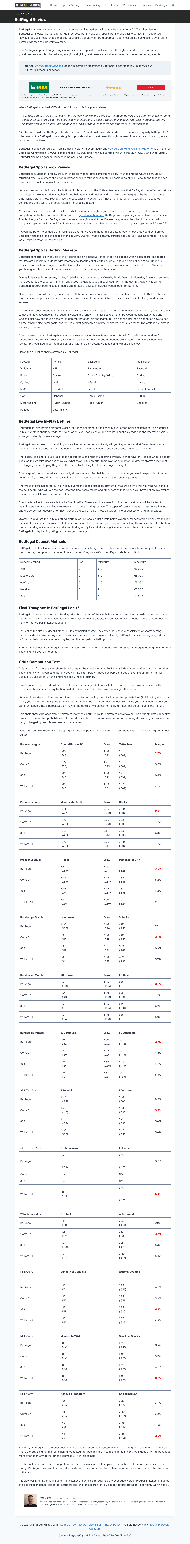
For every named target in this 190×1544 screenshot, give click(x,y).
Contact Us (79, 1524)
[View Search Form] (173, 5)
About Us (64, 1524)
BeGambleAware (159, 1524)
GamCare (95, 1528)
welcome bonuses (92, 215)
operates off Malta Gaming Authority (130, 148)
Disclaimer (95, 1524)
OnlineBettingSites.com (49, 65)
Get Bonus (151, 87)
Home (53, 5)
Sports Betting (70, 5)
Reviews (146, 5)
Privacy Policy (112, 1524)
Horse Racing (92, 5)
